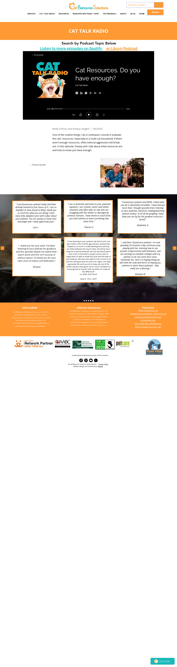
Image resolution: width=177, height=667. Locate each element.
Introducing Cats (148, 320)
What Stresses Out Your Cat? (148, 327)
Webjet (100, 366)
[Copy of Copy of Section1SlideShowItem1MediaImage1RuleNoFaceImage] (88, 300)
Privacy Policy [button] (103, 364)
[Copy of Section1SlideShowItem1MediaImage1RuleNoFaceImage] (86, 300)
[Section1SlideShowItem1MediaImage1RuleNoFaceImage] (84, 300)
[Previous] (2, 248)
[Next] (174, 248)
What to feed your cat (148, 310)
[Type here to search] (158, 5)
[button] (63, 13)
